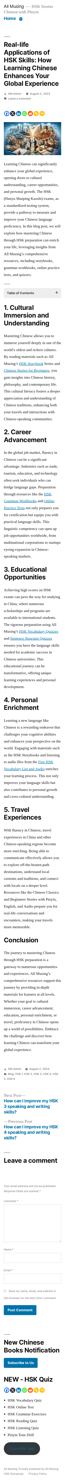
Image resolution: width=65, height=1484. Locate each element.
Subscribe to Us (21, 1363)
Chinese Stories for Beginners (26, 370)
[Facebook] (6, 113)
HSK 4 (47, 1074)
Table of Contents (20, 293)
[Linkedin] (18, 113)
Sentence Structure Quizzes (31, 638)
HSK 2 (28, 1074)
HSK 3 (38, 1074)
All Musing (14, 6)
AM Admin (14, 93)
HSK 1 (19, 1074)
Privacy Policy (38, 1473)
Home (10, 18)
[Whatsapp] (24, 113)
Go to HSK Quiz (21, 1448)
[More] (21, 19)
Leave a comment (19, 98)
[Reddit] (30, 113)
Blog (11, 1074)
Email (8, 1270)
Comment (11, 1201)
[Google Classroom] (42, 113)
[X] (12, 113)
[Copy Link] (36, 113)
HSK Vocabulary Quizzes (38, 631)
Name (9, 1249)
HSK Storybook (31, 363)
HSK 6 (11, 1079)
